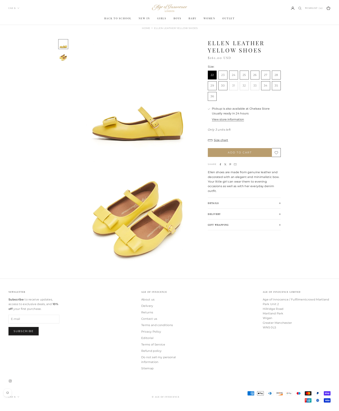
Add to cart (240, 152)
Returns (147, 312)
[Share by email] (235, 164)
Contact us (149, 318)
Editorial (147, 338)
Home (146, 28)
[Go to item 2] (63, 57)
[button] (244, 140)
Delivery (147, 306)
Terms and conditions (157, 325)
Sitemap (147, 368)
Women (209, 18)
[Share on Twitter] (225, 164)
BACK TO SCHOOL (118, 18)
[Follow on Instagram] (10, 381)
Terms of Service (153, 344)
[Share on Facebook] (220, 164)
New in (144, 18)
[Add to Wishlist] (276, 152)
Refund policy (151, 351)
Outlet (228, 18)
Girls (161, 18)
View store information (228, 119)
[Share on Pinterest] (230, 164)
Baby (193, 18)
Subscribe (24, 331)
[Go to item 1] (63, 44)
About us (148, 299)
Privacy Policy (151, 331)
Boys (178, 18)
